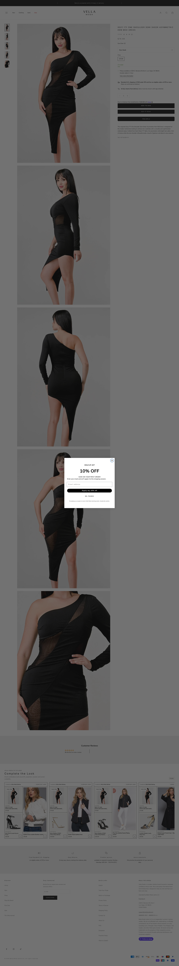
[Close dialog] (112, 460)
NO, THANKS (89, 496)
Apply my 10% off (89, 490)
